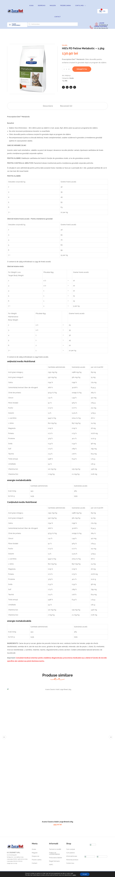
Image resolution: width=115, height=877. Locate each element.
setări (74, 875)
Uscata (64, 45)
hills (66, 80)
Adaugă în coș (82, 69)
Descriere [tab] (48, 106)
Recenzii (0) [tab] (66, 106)
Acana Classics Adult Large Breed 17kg (57, 822)
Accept (85, 874)
